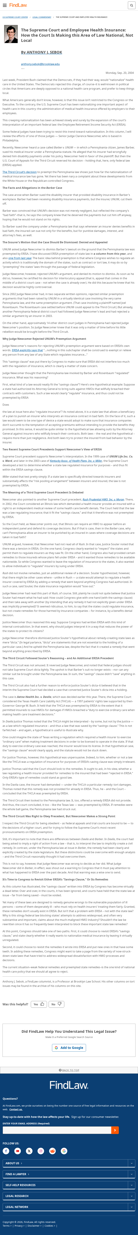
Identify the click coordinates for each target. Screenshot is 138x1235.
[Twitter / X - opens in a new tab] (29, 1151)
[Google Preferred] (64, 1151)
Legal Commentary (41, 17)
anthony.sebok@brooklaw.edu (40, 64)
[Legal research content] (131, 1196)
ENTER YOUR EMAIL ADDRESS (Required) (26, 1123)
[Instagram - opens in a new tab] (41, 1151)
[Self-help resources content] (131, 1185)
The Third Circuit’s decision (20, 172)
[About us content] (131, 1163)
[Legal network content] (131, 1207)
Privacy (19, 1225)
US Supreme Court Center (15, 17)
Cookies (49, 1225)
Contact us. (16, 1109)
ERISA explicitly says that (27, 350)
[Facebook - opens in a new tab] (6, 1151)
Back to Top (70, 1070)
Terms (6, 1225)
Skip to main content (69, 4)
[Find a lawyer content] (131, 1174)
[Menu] (4, 5)
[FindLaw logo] (19, 5)
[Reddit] (52, 1151)
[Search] (131, 5)
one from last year (19, 258)
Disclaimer (34, 1225)
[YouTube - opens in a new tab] (17, 1151)
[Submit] (115, 1130)
